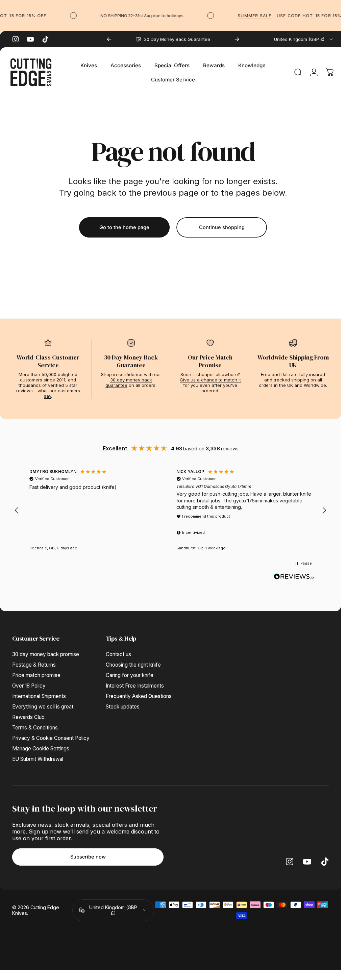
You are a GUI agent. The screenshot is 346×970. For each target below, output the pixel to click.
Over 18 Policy (29, 685)
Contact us (118, 654)
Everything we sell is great (42, 706)
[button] (17, 510)
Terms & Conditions (35, 727)
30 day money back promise (45, 654)
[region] (170, 510)
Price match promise (36, 675)
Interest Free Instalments (135, 685)
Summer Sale (249, 15)
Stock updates (123, 706)
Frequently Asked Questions (139, 696)
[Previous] (109, 39)
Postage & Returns (34, 665)
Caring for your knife (129, 675)
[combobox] (304, 39)
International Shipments (39, 696)
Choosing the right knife (133, 665)
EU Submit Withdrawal (37, 759)
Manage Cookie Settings (40, 748)
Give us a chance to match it (210, 379)
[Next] (236, 39)
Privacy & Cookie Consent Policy (51, 738)
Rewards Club (28, 717)
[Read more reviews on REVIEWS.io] (294, 576)
